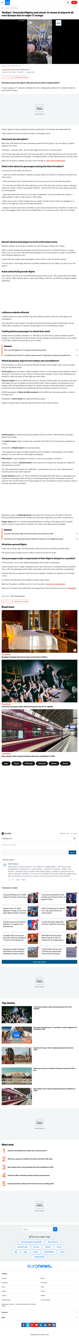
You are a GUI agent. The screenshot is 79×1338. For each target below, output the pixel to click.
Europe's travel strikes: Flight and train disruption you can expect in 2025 (28, 533)
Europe (4, 1278)
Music (62, 1252)
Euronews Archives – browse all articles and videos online (19, 1305)
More (3, 1317)
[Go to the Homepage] (7, 2)
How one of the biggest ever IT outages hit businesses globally (25, 350)
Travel (7, 8)
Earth (3, 1287)
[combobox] (39, 1229)
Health (4, 1291)
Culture (4, 1295)
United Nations (49, 1252)
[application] (39, 41)
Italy (15, 1252)
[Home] (2, 8)
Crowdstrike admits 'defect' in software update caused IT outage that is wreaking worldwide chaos (37, 355)
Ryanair (54, 763)
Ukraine (48, 1247)
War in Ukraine (53, 1242)
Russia (35, 1252)
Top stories (8, 1002)
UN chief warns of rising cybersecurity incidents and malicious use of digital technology (33, 539)
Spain (25, 1252)
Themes (4, 1273)
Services (5, 1312)
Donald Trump (23, 1247)
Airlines (65, 763)
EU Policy (44, 1282)
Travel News (14, 8)
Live (74, 2)
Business (5, 1282)
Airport (16, 763)
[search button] (55, 1229)
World (43, 1278)
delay (6, 763)
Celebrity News (39, 1257)
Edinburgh (29, 763)
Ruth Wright (6, 69)
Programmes (6, 1300)
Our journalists (45, 1300)
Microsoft (41, 763)
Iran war (36, 1247)
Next (42, 1287)
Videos (43, 1295)
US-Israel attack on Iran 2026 (31, 1242)
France (59, 1247)
